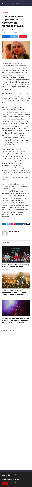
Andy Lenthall (10, 30)
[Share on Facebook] (6, 36)
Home (3, 8)
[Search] (29, 3)
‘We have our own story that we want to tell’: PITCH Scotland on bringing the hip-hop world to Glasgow (15, 320)
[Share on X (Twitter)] (14, 36)
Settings (13, 483)
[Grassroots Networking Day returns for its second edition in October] (16, 254)
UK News (4, 12)
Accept (5, 483)
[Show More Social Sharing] (28, 36)
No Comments (6, 32)
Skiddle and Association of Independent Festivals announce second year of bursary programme (15, 292)
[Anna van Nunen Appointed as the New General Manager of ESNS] (16, 50)
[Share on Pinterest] (23, 36)
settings (19, 479)
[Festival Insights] (16, 3)
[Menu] (3, 3)
